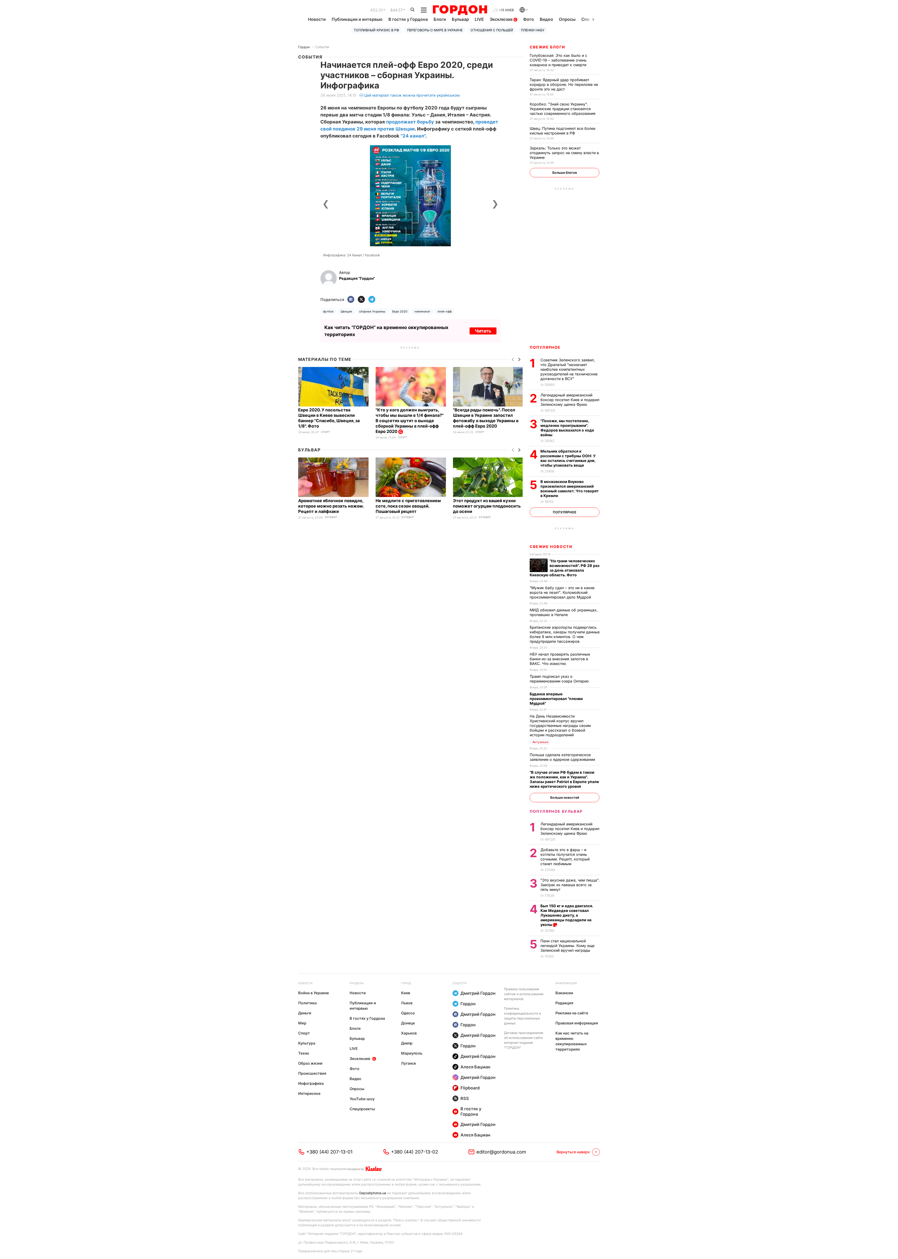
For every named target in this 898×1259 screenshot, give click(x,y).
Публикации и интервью (357, 19)
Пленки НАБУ (532, 30)
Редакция (564, 1003)
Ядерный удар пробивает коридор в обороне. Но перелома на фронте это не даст (564, 84)
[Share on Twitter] (361, 300)
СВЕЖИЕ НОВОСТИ (551, 546)
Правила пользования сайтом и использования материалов (523, 994)
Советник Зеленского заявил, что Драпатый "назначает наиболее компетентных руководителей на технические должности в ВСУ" (568, 369)
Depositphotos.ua (372, 1193)
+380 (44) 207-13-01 (329, 1152)
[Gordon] (460, 10)
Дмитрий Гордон (478, 993)
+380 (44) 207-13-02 (414, 1152)
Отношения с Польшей (492, 30)
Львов (407, 1003)
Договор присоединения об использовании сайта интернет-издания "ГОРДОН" (523, 1040)
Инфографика (311, 1083)
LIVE (479, 19)
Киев (405, 993)
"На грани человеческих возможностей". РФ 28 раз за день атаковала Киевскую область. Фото (564, 568)
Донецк (408, 1023)
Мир (302, 1023)
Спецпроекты (362, 1109)
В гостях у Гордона (408, 19)
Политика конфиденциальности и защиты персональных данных (522, 1015)
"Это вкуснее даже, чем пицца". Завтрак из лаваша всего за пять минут (570, 885)
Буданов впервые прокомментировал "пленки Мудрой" (556, 699)
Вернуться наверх (573, 1152)
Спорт (325, 432)
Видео (546, 19)
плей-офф (445, 311)
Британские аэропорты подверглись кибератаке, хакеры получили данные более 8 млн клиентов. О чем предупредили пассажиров (565, 634)
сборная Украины (372, 311)
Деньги (304, 1013)
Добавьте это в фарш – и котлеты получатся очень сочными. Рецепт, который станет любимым (565, 856)
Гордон (304, 47)
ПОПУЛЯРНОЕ (545, 347)
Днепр (407, 1043)
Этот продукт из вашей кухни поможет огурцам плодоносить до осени (487, 506)
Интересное (309, 1093)
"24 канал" (413, 136)
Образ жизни (310, 1063)
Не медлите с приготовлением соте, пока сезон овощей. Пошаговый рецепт (408, 506)
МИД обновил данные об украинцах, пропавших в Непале (564, 612)
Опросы (567, 19)
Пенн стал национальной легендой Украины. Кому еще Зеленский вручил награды (567, 946)
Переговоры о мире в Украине (435, 30)
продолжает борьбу (410, 122)
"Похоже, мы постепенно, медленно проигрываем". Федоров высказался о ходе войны (567, 427)
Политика (307, 1003)
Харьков (409, 1033)
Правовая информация (576, 1023)
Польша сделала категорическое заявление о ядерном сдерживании (563, 757)
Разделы (357, 983)
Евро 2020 (399, 311)
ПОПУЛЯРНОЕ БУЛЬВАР (556, 811)
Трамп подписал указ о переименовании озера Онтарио (560, 678)
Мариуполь (411, 1053)
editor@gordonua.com (501, 1152)
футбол (328, 311)
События (322, 47)
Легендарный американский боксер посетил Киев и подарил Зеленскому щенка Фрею (569, 400)
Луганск (408, 1063)
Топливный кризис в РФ (376, 30)
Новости (317, 19)
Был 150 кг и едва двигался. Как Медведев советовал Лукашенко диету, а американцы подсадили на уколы (566, 915)
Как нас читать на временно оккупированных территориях (571, 1041)
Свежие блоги (547, 47)
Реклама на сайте (571, 1013)
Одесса (408, 1013)
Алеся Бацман (475, 1066)
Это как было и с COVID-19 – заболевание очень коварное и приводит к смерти (558, 60)
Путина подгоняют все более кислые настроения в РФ (562, 130)
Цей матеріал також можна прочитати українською (412, 95)
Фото (528, 19)
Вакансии (564, 993)
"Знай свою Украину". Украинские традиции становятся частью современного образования (563, 109)
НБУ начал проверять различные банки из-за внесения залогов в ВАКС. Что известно (560, 659)
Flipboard (470, 1087)
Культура (306, 1043)
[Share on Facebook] (350, 300)
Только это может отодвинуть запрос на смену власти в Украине (564, 153)
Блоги (440, 19)
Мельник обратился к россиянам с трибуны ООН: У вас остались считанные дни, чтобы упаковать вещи (568, 458)
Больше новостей (564, 797)
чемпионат (422, 311)
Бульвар (460, 19)
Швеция (346, 311)
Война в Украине (313, 993)
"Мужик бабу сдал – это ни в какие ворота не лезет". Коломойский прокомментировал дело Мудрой (562, 592)
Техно (303, 1053)
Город (406, 983)
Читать (483, 331)
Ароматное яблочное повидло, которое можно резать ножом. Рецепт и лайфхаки (331, 506)
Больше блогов (564, 172)
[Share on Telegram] (371, 300)
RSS (464, 1098)
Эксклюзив (502, 19)
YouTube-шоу (362, 1098)
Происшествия (312, 1073)
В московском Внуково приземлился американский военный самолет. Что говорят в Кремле (569, 488)
